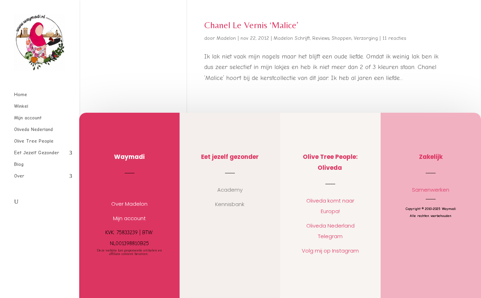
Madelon (226, 38)
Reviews (320, 38)
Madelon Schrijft (292, 38)
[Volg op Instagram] (122, 186)
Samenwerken (430, 189)
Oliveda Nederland (33, 129)
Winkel (21, 106)
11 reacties (394, 38)
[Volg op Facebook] (136, 186)
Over (19, 176)
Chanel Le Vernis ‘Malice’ (251, 25)
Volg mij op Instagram (330, 250)
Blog (19, 164)
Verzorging (366, 38)
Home (20, 95)
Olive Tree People (34, 141)
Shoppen (341, 38)
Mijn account (28, 118)
